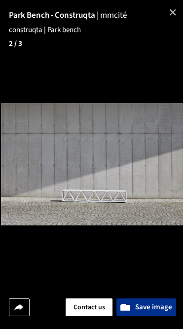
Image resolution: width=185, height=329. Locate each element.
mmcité (113, 15)
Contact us (89, 307)
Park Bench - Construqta (54, 15)
